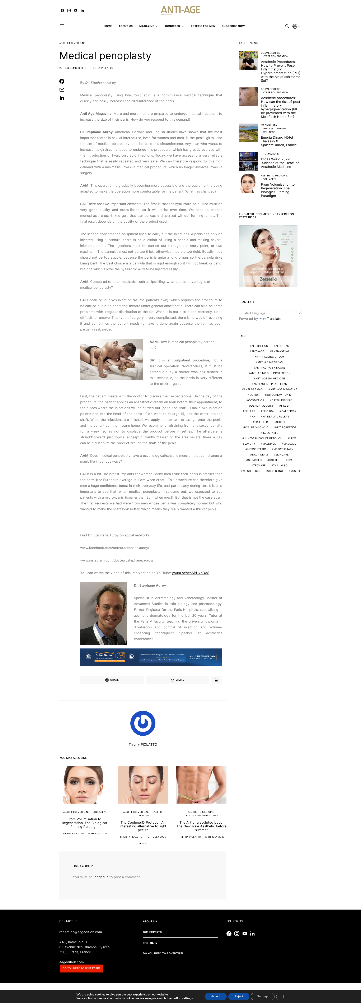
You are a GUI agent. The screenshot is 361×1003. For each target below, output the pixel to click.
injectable (270, 433)
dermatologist (262, 405)
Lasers (157, 811)
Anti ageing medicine (270, 378)
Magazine (146, 26)
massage (289, 443)
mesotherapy (283, 449)
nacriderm (260, 454)
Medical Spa (269, 125)
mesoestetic (256, 449)
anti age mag (253, 389)
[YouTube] (76, 10)
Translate (274, 318)
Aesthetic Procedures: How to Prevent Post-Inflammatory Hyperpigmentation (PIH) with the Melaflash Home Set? (280, 71)
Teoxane (259, 465)
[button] (140, 843)
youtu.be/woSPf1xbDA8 (190, 573)
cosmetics (256, 400)
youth (295, 471)
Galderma (288, 411)
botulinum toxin (278, 395)
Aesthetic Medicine (72, 43)
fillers (250, 411)
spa (289, 460)
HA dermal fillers (276, 416)
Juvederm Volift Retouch (263, 438)
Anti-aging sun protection (270, 373)
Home (108, 26)
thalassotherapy (274, 128)
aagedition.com (71, 962)
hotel (281, 422)
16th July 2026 (98, 833)
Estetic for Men (203, 26)
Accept (215, 996)
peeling (144, 815)
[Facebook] (62, 10)
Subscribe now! (233, 26)
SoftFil (274, 460)
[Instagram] (69, 10)
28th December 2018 (72, 67)
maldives (269, 443)
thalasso (280, 465)
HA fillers (262, 422)
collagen (99, 811)
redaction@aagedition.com (80, 932)
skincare (282, 454)
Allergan (282, 346)
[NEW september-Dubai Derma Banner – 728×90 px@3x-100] (151, 657)
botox (254, 395)
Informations (270, 153)
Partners (150, 942)
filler (285, 405)
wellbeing (275, 471)
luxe (293, 438)
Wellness (269, 132)
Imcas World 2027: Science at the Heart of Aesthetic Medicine (280, 163)
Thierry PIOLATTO (101, 67)
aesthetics (260, 346)
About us (126, 26)
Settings (262, 996)
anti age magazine (283, 389)
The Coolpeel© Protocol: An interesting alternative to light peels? (142, 826)
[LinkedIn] (82, 10)
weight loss (252, 471)
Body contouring (198, 815)
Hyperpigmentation (276, 56)
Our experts (152, 932)
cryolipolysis (282, 400)
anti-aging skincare (270, 367)
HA (253, 416)
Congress (172, 26)
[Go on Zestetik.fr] (268, 256)
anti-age (258, 351)
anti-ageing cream (270, 357)
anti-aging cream (270, 362)
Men (215, 815)
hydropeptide (286, 427)
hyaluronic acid (256, 427)
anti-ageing (280, 351)
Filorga (268, 411)
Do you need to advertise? (81, 968)
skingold (255, 460)
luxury (249, 443)
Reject (239, 996)
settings (187, 998)
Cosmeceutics (270, 52)
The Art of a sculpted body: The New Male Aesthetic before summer (201, 826)
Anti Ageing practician (270, 384)
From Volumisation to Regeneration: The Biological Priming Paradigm (84, 823)
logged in (101, 877)
